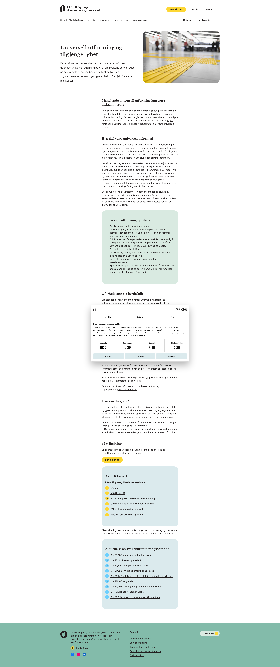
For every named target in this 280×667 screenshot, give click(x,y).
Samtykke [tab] (107, 317)
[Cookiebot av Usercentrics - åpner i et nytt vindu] (177, 309)
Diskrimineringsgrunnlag (79, 20)
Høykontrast (206, 20)
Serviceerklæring (138, 642)
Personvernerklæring (140, 638)
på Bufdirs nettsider (127, 389)
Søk (193, 9)
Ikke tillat (108, 356)
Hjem (62, 20)
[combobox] (187, 20)
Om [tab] (172, 317)
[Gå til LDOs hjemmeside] (80, 11)
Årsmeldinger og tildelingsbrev (145, 651)
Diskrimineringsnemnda (116, 429)
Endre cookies (137, 655)
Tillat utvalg (140, 356)
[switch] (128, 347)
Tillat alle (171, 356)
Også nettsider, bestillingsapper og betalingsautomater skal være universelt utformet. (138, 123)
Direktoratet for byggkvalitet (126, 381)
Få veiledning (112, 459)
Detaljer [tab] (140, 317)
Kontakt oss (176, 9)
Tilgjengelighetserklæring (143, 647)
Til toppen (208, 633)
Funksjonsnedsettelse (102, 20)
